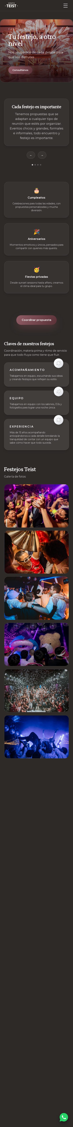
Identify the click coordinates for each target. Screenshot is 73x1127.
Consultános (20, 70)
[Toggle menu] (65, 5)
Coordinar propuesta (36, 320)
